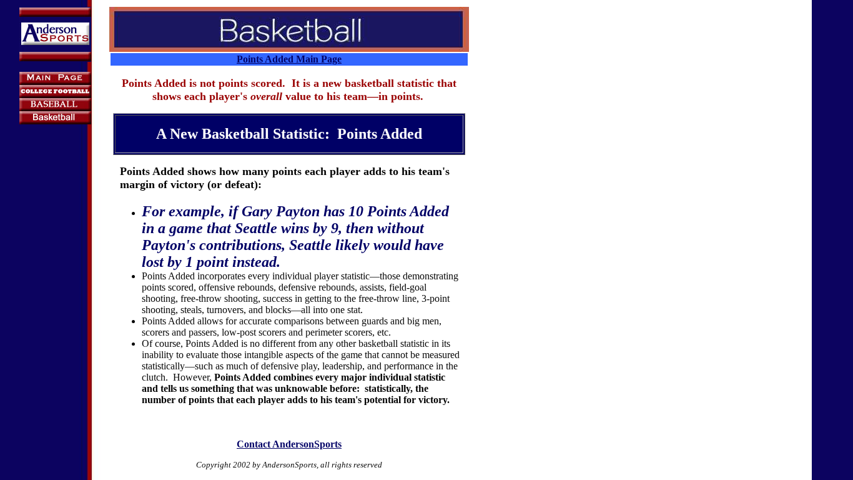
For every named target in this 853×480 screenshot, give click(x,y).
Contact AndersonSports (289, 444)
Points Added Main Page (289, 59)
